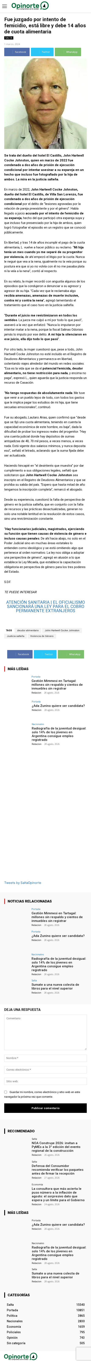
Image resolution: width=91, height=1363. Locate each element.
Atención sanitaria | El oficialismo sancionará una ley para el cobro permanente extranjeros (45, 606)
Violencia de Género (42, 636)
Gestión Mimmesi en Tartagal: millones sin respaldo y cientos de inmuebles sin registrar (57, 684)
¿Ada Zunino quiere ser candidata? (58, 706)
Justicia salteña (15, 636)
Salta (8, 37)
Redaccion (36, 692)
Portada (36, 676)
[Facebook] (75, 1357)
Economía (37, 1184)
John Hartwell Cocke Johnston (62, 630)
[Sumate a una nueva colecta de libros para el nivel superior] (16, 988)
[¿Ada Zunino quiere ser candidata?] (16, 709)
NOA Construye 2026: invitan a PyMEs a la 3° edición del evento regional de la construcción (56, 1147)
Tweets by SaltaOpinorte (22, 883)
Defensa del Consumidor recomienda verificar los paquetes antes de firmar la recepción (57, 1169)
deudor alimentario (28, 630)
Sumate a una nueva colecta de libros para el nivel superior (55, 986)
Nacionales (38, 724)
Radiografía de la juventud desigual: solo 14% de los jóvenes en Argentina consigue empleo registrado (59, 734)
